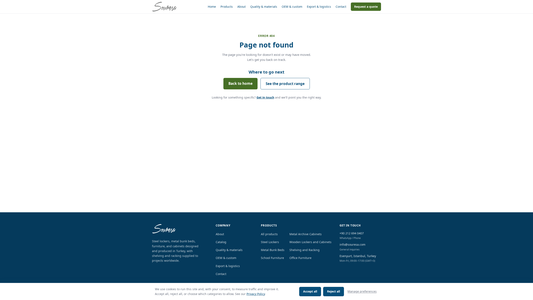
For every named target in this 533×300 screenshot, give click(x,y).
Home (212, 7)
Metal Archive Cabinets (305, 234)
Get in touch (265, 97)
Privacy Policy (256, 294)
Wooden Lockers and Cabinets (310, 242)
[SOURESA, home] (164, 7)
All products (269, 234)
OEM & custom (292, 7)
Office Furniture (300, 258)
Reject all (333, 291)
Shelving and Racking (304, 250)
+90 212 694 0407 (352, 233)
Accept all (310, 291)
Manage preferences (362, 291)
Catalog (221, 242)
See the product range (285, 83)
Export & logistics (319, 7)
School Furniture (272, 258)
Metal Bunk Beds (272, 250)
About (241, 7)
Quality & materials (263, 7)
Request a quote (366, 7)
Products (226, 7)
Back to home (240, 83)
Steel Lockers (270, 242)
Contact (341, 7)
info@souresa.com (352, 244)
